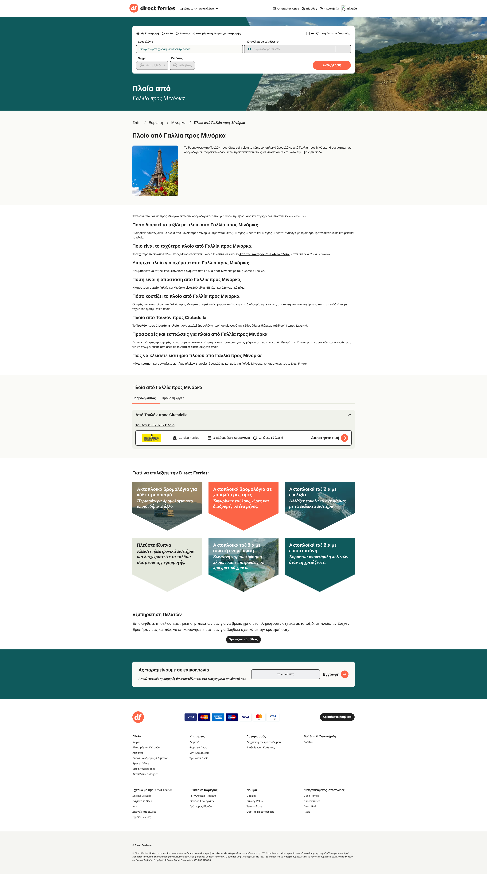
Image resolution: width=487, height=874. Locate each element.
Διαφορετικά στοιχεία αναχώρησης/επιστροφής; (210, 33)
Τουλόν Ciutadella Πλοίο (154, 425)
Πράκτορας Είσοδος (201, 806)
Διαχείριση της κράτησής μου (264, 742)
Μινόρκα (178, 123)
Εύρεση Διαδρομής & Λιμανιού (150, 758)
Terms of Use (254, 806)
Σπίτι (136, 123)
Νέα (134, 806)
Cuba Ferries (311, 795)
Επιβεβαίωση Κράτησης (261, 747)
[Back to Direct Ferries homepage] (152, 8)
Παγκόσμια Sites (142, 801)
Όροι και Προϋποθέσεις (260, 811)
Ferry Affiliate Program (202, 795)
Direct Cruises (312, 801)
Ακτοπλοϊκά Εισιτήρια (145, 774)
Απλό (169, 33)
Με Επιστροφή (150, 33)
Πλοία (307, 811)
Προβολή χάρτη (173, 398)
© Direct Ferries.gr (142, 845)
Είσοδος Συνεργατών (201, 801)
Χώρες (136, 742)
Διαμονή (194, 742)
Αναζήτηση (331, 65)
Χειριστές (137, 752)
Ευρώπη (156, 123)
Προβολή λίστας (144, 398)
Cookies (251, 795)
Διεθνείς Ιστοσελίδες (144, 811)
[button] (243, 415)
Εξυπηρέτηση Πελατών (146, 747)
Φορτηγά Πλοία (198, 747)
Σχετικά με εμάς (141, 817)
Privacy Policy (255, 801)
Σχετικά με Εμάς (141, 795)
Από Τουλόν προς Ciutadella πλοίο (264, 254)
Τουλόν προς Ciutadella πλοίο (157, 325)
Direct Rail (310, 806)
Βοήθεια (308, 742)
